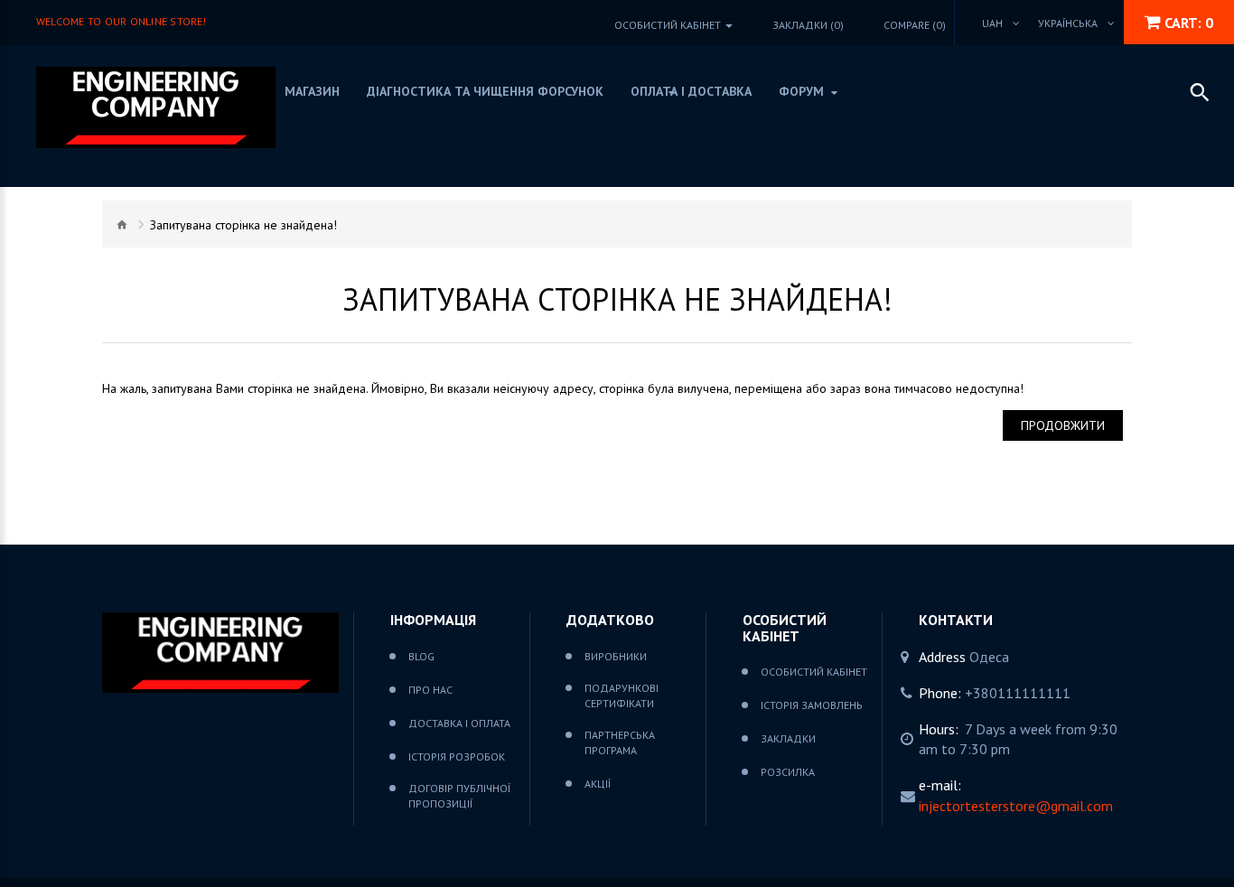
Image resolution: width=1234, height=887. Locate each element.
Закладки (788, 738)
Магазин (312, 91)
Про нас (430, 689)
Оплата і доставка (691, 91)
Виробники (615, 656)
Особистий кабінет (814, 671)
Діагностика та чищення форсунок (485, 91)
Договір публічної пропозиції (459, 795)
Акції (597, 783)
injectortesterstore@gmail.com (1016, 806)
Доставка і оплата (459, 723)
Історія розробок (456, 756)
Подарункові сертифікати (621, 695)
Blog (421, 656)
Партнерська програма (619, 742)
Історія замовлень (812, 705)
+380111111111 (1017, 693)
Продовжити (1063, 425)
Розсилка (788, 772)
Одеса (989, 657)
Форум (801, 91)
